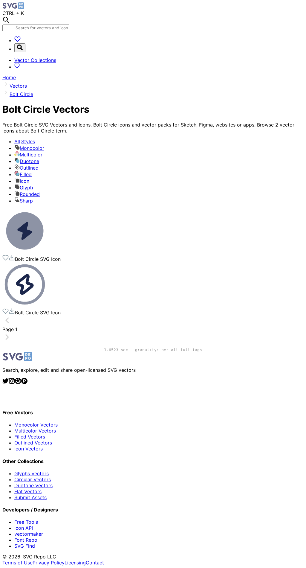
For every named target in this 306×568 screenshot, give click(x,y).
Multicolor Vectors (35, 431)
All (24, 141)
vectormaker (28, 534)
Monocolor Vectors (36, 425)
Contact (95, 563)
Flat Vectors (28, 491)
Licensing (75, 563)
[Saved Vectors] (17, 40)
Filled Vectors (29, 437)
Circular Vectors (32, 479)
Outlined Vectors (33, 443)
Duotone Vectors (33, 485)
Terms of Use (17, 563)
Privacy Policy (49, 563)
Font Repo (25, 540)
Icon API (23, 528)
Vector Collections (35, 60)
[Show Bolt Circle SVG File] (24, 252)
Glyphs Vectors (31, 473)
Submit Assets (30, 497)
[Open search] (19, 47)
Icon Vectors (28, 449)
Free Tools (26, 522)
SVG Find (24, 546)
